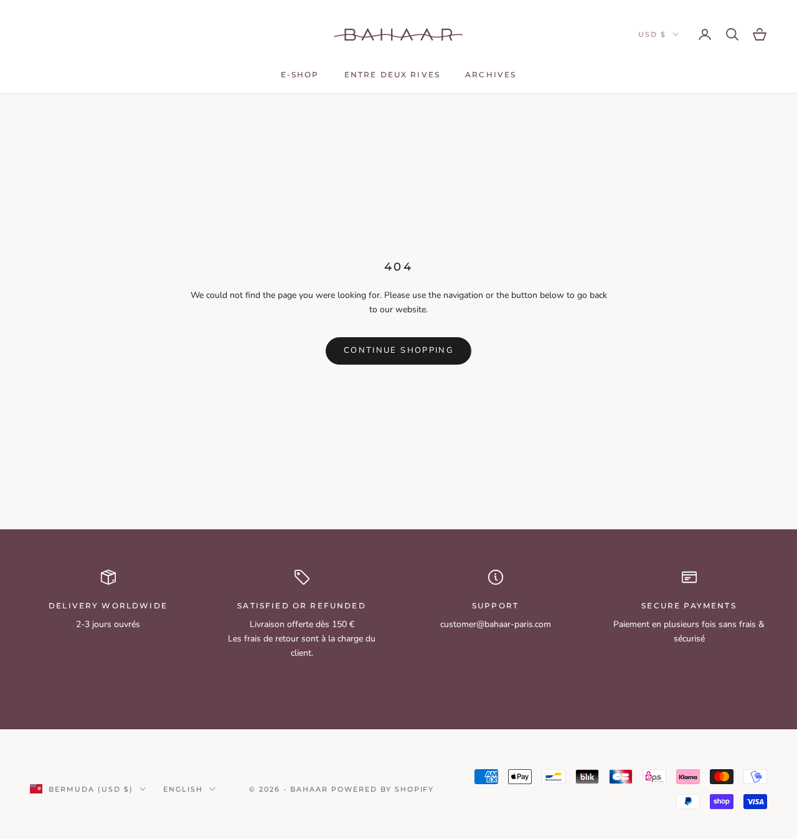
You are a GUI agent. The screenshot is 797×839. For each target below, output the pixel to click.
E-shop (300, 74)
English (183, 789)
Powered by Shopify (383, 789)
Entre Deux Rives (392, 74)
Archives (490, 74)
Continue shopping (398, 350)
